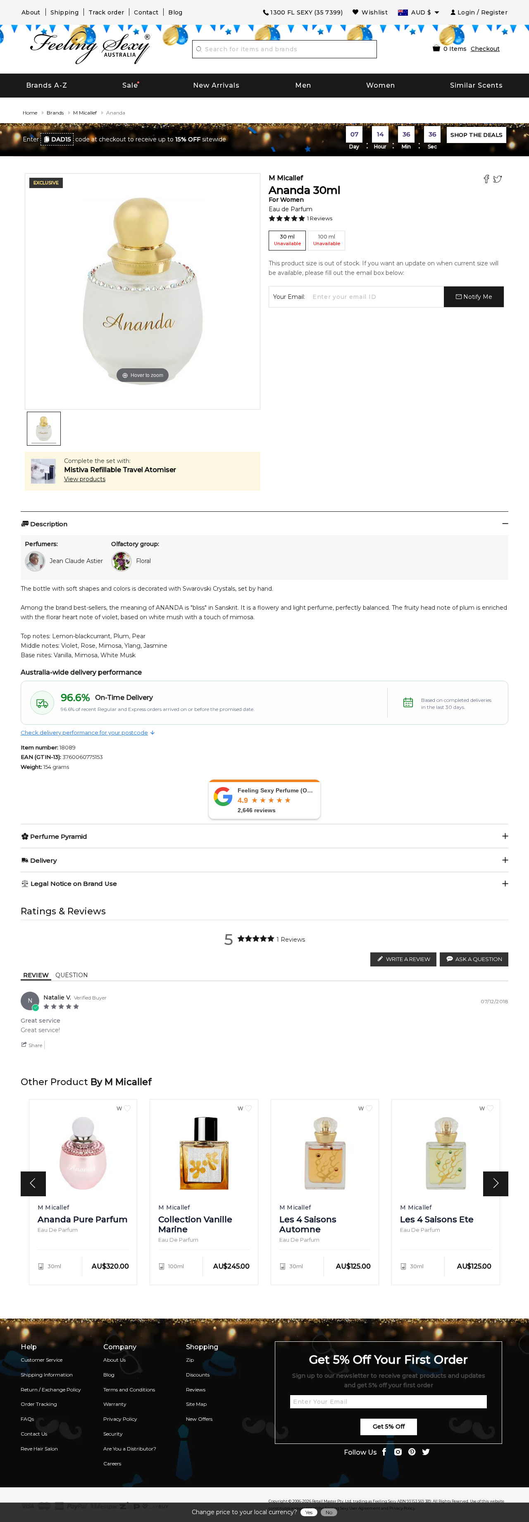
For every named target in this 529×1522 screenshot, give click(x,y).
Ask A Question (478, 959)
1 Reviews (319, 218)
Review (36, 975)
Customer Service (41, 1360)
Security (113, 1434)
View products (84, 479)
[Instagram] (398, 1453)
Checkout (485, 48)
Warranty (114, 1404)
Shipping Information (47, 1375)
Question (71, 975)
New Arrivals (216, 85)
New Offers (199, 1419)
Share (34, 1045)
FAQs (27, 1419)
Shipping (64, 12)
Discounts (198, 1375)
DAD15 (61, 139)
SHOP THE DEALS (476, 134)
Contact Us (34, 1434)
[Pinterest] (412, 1453)
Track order (106, 12)
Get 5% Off (389, 1426)
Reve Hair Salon (39, 1449)
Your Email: (289, 297)
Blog (175, 12)
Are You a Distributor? (129, 1449)
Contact (146, 12)
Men (303, 85)
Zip (190, 1360)
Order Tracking (39, 1404)
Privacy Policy (120, 1419)
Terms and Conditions (129, 1389)
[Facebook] (487, 180)
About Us (114, 1360)
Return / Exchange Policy (51, 1389)
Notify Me (477, 297)
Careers (112, 1463)
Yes (308, 1512)
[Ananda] (44, 429)
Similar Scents (476, 85)
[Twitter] (498, 180)
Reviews (195, 1389)
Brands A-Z (46, 85)
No (329, 1512)
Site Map (196, 1404)
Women (380, 85)
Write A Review (408, 959)
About (31, 12)
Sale (130, 85)
